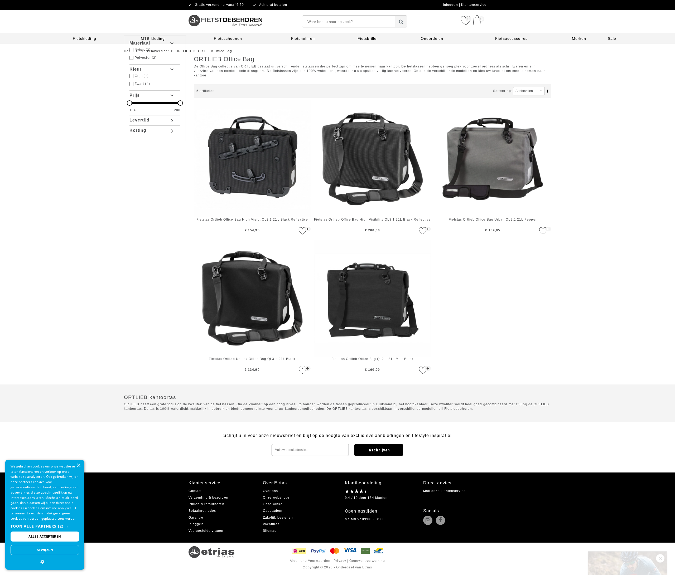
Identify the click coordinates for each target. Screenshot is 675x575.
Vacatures (271, 524)
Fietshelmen (303, 38)
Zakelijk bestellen (278, 517)
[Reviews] (355, 491)
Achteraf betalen (273, 5)
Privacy (340, 561)
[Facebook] (441, 521)
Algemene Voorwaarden (310, 561)
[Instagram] (429, 521)
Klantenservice (473, 5)
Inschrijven (379, 450)
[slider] (154, 103)
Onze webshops (276, 497)
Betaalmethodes (202, 511)
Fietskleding (84, 38)
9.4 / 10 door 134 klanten (366, 498)
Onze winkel (273, 504)
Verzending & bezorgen (208, 497)
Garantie (196, 517)
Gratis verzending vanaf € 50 (219, 5)
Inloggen (451, 5)
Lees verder (66, 518)
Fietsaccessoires (511, 38)
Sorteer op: (502, 91)
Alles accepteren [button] (44, 536)
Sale (612, 38)
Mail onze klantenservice (444, 491)
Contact (195, 491)
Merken (579, 38)
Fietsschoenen (228, 38)
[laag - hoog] (548, 91)
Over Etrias (275, 483)
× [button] (78, 465)
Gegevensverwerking (367, 561)
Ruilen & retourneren (206, 504)
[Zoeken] (401, 21)
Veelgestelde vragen (206, 531)
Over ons (270, 491)
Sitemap (270, 531)
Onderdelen (432, 38)
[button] (45, 526)
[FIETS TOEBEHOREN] (225, 12)
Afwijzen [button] (45, 550)
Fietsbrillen (368, 38)
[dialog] (44, 515)
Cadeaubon (273, 511)
